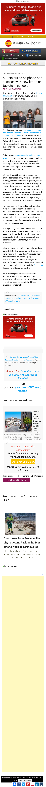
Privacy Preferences (25, 780)
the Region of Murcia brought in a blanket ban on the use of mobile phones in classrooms (22, 133)
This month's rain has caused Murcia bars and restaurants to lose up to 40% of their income (23, 298)
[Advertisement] (23, 674)
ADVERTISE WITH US (27, 37)
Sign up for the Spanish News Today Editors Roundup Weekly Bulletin (22, 358)
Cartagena (38, 265)
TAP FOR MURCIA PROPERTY (23, 63)
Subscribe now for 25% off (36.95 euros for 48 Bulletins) (24, 375)
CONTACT (16, 37)
